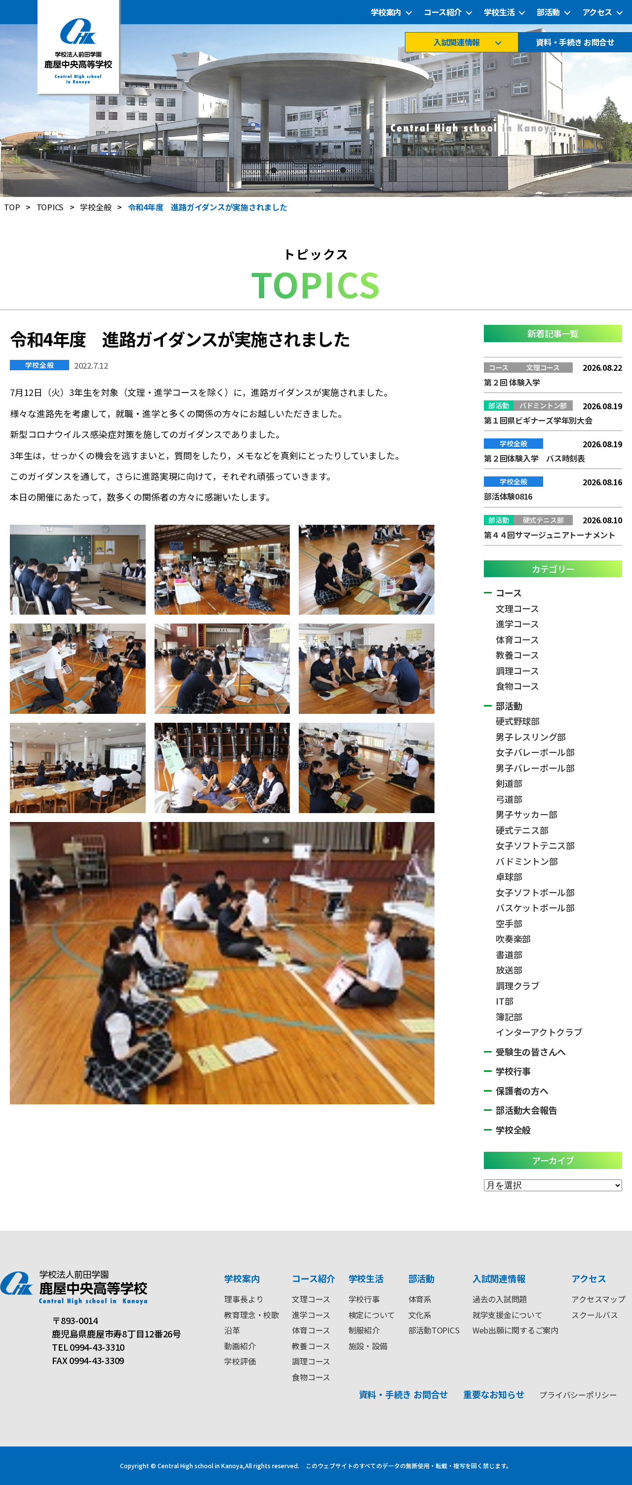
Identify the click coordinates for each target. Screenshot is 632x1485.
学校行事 (513, 1070)
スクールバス (594, 1315)
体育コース (517, 639)
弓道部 (509, 798)
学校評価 (239, 1361)
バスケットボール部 (535, 907)
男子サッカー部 (526, 814)
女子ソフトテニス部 (535, 845)
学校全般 (39, 365)
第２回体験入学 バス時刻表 (534, 458)
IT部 (504, 1000)
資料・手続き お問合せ (575, 42)
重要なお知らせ (493, 1394)
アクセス (597, 12)
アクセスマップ (598, 1299)
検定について (372, 1315)
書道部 (509, 954)
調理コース (517, 670)
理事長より (243, 1299)
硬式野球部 (518, 720)
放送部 (509, 969)
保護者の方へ (522, 1090)
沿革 (232, 1330)
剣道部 (509, 783)
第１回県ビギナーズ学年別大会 (538, 420)
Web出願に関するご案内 (515, 1330)
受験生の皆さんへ (531, 1051)
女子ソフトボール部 (535, 892)
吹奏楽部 (513, 938)
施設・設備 (368, 1346)
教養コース (517, 654)
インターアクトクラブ (539, 1031)
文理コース (517, 608)
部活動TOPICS (434, 1330)
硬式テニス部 (522, 829)
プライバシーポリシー (578, 1395)
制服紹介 (364, 1330)
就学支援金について (508, 1315)
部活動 (548, 12)
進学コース (517, 623)
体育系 (420, 1299)
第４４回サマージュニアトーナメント (550, 535)
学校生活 (499, 12)
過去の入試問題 (500, 1299)
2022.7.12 (91, 365)
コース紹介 (443, 12)
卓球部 (509, 876)
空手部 (509, 923)
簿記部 (509, 1016)
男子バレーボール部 (535, 767)
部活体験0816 (508, 496)
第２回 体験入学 (512, 382)
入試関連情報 (456, 42)
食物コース (517, 685)
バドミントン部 (526, 861)
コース (508, 592)
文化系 (420, 1315)
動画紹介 (239, 1346)
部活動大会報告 (526, 1109)
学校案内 (386, 12)
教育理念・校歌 (251, 1315)
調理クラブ (518, 985)
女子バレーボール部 (535, 751)
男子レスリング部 (531, 736)
